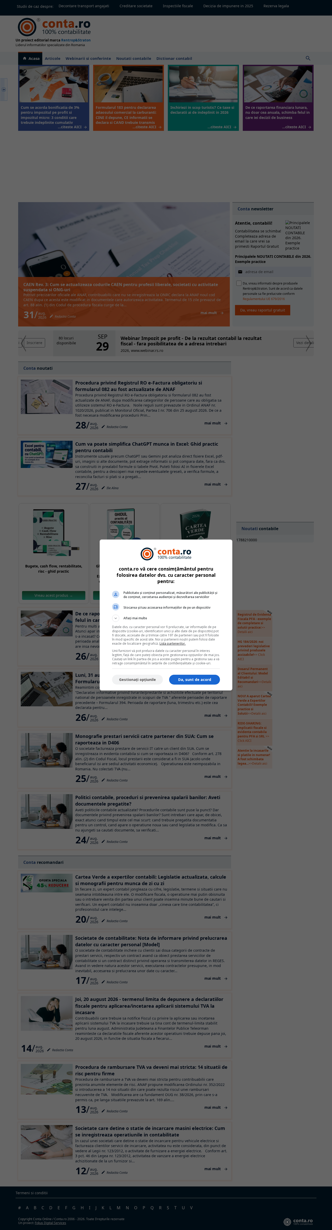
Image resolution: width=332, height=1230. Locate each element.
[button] (166, 618)
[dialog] (166, 615)
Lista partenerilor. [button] (173, 643)
